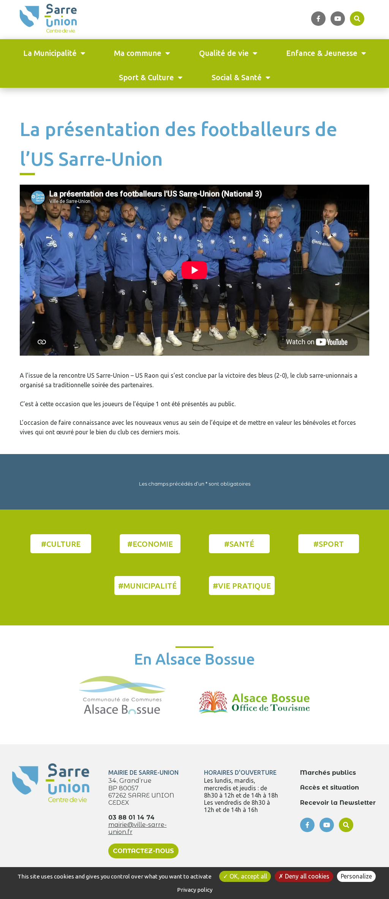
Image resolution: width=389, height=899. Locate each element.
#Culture (61, 544)
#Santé (239, 544)
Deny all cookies (306, 876)
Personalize (356, 876)
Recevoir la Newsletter (338, 802)
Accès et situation (329, 787)
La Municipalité (50, 53)
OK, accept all (247, 876)
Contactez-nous (143, 851)
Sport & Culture (146, 77)
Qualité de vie (224, 53)
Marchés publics (328, 772)
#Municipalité (147, 585)
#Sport (328, 544)
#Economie (150, 544)
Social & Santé (237, 77)
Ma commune (137, 53)
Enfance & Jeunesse (321, 53)
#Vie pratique (242, 585)
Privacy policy (194, 889)
